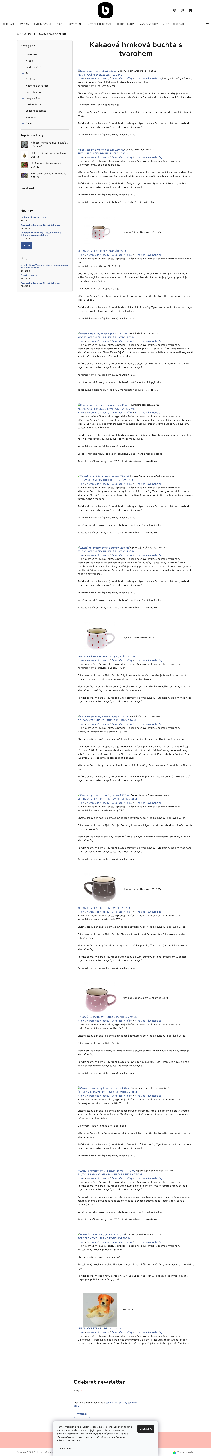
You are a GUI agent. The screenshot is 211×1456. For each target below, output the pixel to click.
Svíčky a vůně (34, 67)
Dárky (29, 123)
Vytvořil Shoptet (185, 1452)
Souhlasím (146, 1429)
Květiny (30, 61)
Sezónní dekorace (36, 110)
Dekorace (31, 54)
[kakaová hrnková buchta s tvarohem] (98, 71)
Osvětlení (31, 79)
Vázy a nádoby (34, 98)
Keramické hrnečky (98, 78)
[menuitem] (8, 24)
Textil (29, 73)
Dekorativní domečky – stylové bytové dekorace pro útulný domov (41, 234)
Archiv (26, 245)
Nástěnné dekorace (37, 86)
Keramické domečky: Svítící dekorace (41, 225)
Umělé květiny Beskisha (34, 217)
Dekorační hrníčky (121, 78)
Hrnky (81, 78)
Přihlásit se (81, 1413)
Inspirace (31, 117)
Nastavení (65, 1448)
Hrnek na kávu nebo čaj (148, 78)
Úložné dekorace (35, 104)
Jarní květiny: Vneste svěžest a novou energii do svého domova (45, 266)
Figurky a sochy (29, 275)
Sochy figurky (33, 92)
